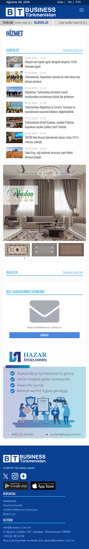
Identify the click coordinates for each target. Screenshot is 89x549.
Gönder (44, 335)
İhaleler (12, 272)
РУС (78, 2)
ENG (60, 2)
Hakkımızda (9, 501)
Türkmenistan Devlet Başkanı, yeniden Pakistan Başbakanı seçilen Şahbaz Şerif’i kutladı (49, 124)
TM (69, 2)
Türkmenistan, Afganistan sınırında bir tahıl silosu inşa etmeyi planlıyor (52, 79)
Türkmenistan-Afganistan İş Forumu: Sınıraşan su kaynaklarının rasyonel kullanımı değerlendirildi (50, 109)
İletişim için (9, 514)
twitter (6, 476)
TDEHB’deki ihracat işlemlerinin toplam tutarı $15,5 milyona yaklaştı (52, 139)
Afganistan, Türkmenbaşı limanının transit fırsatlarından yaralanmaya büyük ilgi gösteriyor (49, 94)
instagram (14, 476)
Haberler (12, 50)
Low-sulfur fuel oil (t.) (67, 22)
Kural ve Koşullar (12, 505)
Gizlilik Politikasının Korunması (20, 509)
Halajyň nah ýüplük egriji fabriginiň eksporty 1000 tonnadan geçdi (51, 64)
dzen (23, 476)
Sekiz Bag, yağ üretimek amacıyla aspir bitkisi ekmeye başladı (49, 154)
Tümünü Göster (73, 50)
